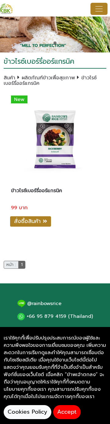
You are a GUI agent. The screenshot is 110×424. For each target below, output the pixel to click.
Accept (67, 412)
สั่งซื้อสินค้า (28, 221)
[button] (8, 34)
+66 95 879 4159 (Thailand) (59, 316)
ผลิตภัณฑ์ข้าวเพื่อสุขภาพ (48, 77)
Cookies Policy (27, 412)
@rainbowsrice (43, 303)
